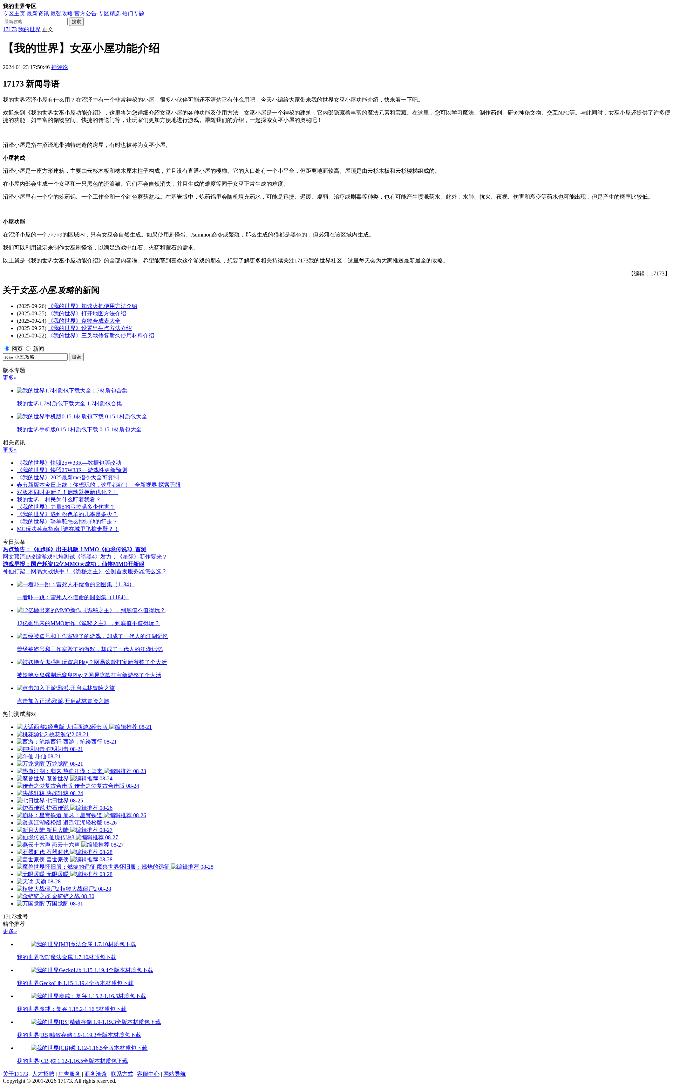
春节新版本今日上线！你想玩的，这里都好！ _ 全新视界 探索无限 (99, 485)
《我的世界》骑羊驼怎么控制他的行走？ (67, 522)
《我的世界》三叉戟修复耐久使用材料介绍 (101, 336)
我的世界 (29, 29)
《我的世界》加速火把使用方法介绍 (92, 306)
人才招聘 (43, 1074)
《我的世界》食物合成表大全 (84, 321)
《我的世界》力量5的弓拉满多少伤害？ (66, 507)
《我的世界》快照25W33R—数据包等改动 (69, 463)
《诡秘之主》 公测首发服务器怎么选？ (118, 571)
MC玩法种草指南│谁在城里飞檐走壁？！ (68, 529)
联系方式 (122, 1074)
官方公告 (85, 13)
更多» (10, 378)
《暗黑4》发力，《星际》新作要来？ (121, 557)
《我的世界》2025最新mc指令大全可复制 (68, 477)
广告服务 (69, 1074)
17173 (10, 29)
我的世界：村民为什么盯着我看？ (59, 500)
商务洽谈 (95, 1074)
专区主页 (14, 13)
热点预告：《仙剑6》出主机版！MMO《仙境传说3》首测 (75, 549)
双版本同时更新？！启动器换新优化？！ (67, 492)
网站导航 (174, 1074)
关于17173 (15, 1074)
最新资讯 (38, 13)
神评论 (59, 67)
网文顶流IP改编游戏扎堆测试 (39, 557)
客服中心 (148, 1074)
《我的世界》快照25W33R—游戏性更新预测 (72, 470)
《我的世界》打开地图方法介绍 (87, 313)
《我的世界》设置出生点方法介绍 (90, 328)
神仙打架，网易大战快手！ (36, 571)
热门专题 (133, 13)
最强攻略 (61, 13)
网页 (17, 349)
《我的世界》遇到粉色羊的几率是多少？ (67, 514)
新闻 (38, 349)
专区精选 (109, 13)
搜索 (76, 21)
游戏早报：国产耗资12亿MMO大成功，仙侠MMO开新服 (73, 564)
